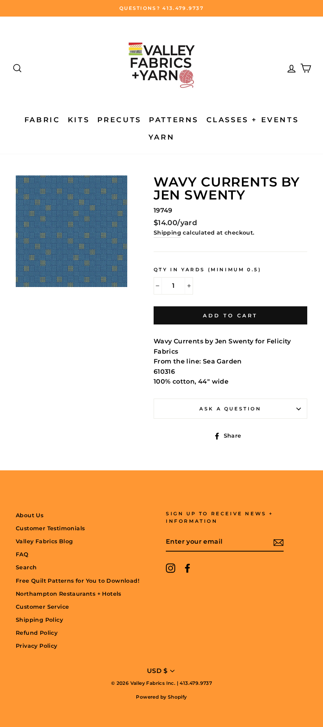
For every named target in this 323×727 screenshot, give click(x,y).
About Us (29, 515)
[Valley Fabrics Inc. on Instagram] (170, 568)
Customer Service (42, 607)
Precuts (119, 120)
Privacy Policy (37, 646)
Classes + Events (252, 120)
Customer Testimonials (50, 528)
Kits (78, 120)
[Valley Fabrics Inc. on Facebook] (187, 568)
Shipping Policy (39, 620)
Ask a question (230, 409)
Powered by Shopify (161, 697)
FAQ (22, 554)
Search (26, 567)
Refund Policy (37, 633)
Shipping (167, 232)
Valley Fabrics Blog (44, 541)
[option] (161, 8)
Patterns (174, 120)
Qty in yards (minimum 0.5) (208, 269)
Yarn (161, 137)
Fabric (42, 120)
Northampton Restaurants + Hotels (68, 594)
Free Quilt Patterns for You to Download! (77, 581)
